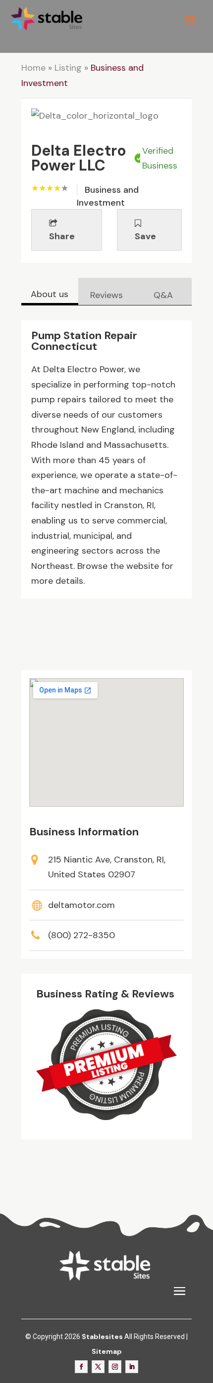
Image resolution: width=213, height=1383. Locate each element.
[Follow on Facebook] (81, 1366)
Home (33, 68)
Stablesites (102, 1336)
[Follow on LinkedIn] (131, 1366)
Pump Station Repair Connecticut (84, 340)
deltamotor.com (81, 905)
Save (145, 236)
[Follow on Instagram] (114, 1366)
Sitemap (107, 1351)
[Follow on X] (98, 1366)
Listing (68, 68)
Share (62, 236)
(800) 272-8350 (81, 935)
